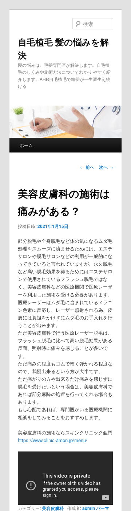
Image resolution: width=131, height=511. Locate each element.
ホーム (26, 145)
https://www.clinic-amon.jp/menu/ (52, 440)
